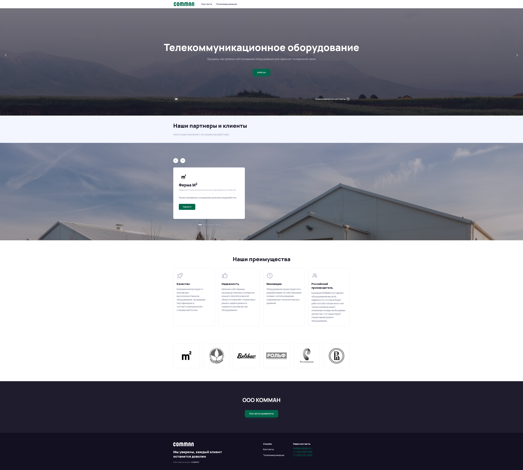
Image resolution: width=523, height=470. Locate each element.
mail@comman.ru (302, 448)
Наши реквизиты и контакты (330, 99)
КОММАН (195, 462)
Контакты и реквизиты (261, 413)
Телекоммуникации (226, 4)
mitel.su (261, 72)
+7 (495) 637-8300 (302, 455)
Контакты (206, 4)
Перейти (187, 206)
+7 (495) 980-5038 (302, 451)
